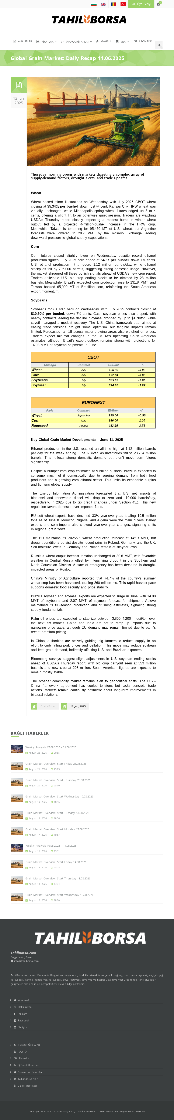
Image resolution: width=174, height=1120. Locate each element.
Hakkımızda (24, 1007)
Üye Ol (22, 1051)
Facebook (22, 1020)
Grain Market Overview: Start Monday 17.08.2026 (57, 829)
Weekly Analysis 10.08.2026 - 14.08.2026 (50, 846)
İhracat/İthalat (76, 41)
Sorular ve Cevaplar (29, 1072)
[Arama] (159, 45)
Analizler (24, 41)
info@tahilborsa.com (26, 961)
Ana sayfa (23, 1000)
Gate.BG (140, 1111)
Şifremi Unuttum (27, 1065)
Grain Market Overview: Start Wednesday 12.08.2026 (59, 895)
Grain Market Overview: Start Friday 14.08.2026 (55, 862)
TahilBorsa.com (86, 1111)
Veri (122, 41)
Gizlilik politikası (26, 1085)
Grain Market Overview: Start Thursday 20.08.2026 (57, 780)
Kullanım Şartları (27, 1079)
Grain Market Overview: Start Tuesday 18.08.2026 (57, 813)
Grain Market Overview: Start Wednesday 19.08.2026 (59, 796)
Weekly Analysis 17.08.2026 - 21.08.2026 (50, 747)
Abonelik (144, 41)
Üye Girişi (143, 4)
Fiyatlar (46, 41)
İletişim (21, 1027)
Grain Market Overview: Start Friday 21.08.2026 (55, 764)
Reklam (21, 1013)
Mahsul (105, 41)
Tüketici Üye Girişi (28, 1045)
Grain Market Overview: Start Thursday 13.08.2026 (57, 878)
